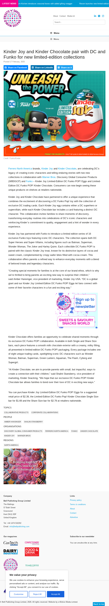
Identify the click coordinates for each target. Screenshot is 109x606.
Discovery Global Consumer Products (23, 431)
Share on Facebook (17, 67)
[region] (37, 585)
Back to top (99, 604)
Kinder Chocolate (67, 168)
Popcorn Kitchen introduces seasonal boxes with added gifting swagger (43, 4)
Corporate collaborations (45, 413)
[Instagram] (103, 16)
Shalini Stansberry (33, 422)
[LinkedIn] (95, 16)
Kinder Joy (9, 436)
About (55, 16)
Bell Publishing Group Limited (14, 602)
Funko (29, 181)
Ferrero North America (20, 168)
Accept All (55, 594)
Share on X (66, 67)
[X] (99, 16)
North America (11, 445)
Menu (56, 33)
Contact (62, 16)
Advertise (74, 517)
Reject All (37, 594)
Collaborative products (16, 413)
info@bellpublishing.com (19, 526)
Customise (18, 594)
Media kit (71, 16)
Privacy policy (76, 500)
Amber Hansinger (12, 422)
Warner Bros (48, 177)
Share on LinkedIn (43, 67)
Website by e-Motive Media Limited (62, 602)
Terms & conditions (78, 504)
